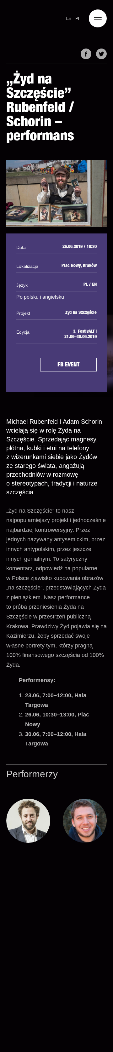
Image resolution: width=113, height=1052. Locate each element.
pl (77, 18)
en (69, 18)
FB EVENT (68, 365)
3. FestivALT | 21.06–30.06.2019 (80, 334)
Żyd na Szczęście (81, 313)
